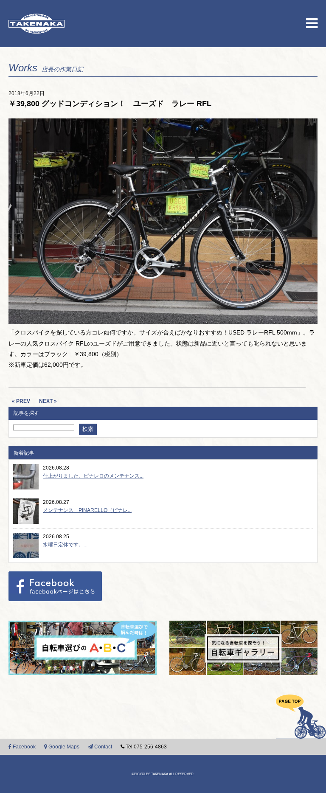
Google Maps (63, 747)
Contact (102, 747)
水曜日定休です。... (65, 545)
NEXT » (48, 401)
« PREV (21, 401)
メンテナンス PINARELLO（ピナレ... (87, 510)
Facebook (23, 747)
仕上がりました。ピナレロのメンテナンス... (93, 476)
